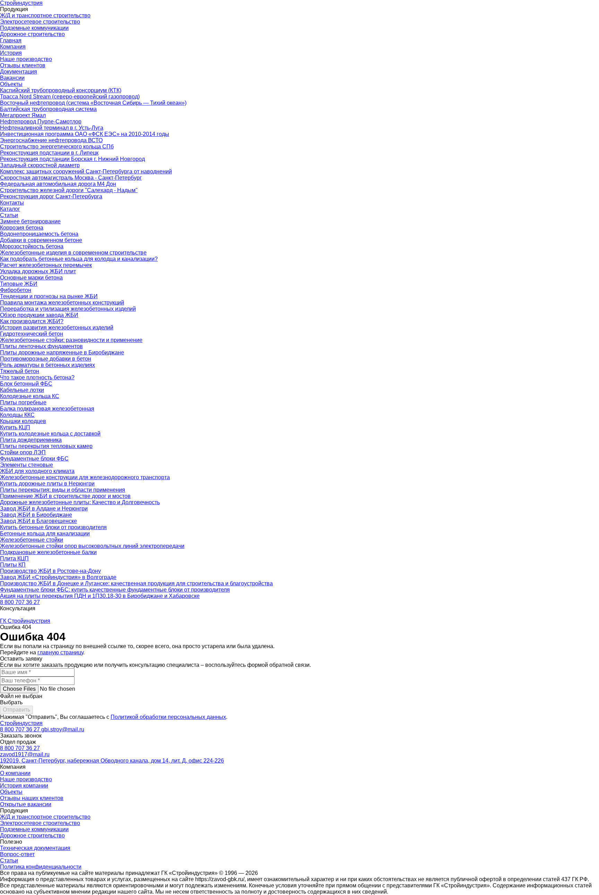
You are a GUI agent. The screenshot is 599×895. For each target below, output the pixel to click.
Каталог (10, 209)
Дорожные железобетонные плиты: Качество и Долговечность (80, 502)
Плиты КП (13, 565)
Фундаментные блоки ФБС (34, 459)
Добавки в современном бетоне (41, 240)
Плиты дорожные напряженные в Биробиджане (62, 352)
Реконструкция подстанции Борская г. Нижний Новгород (72, 159)
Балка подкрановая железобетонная (47, 409)
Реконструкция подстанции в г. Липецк (49, 153)
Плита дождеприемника (31, 440)
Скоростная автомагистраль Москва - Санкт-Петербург (71, 178)
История (11, 53)
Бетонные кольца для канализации (45, 533)
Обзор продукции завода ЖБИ (39, 315)
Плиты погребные (23, 402)
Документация (18, 72)
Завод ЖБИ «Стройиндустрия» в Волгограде (58, 577)
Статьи (9, 215)
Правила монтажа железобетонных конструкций (62, 302)
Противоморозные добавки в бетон (45, 359)
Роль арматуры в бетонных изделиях (47, 365)
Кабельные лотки (22, 390)
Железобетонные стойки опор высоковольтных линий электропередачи (92, 546)
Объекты (11, 84)
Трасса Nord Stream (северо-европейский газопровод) (70, 97)
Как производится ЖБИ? (31, 321)
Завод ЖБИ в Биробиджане (36, 515)
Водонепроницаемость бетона (39, 234)
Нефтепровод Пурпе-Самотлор (40, 121)
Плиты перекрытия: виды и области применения (62, 490)
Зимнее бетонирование (30, 221)
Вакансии (12, 78)
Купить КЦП (15, 427)
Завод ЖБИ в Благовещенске (38, 521)
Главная (10, 40)
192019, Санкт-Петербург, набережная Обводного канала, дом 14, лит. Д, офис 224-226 (112, 761)
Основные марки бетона (31, 278)
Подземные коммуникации (34, 28)
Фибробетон (15, 290)
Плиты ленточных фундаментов (41, 346)
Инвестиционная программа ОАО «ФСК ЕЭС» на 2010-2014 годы (84, 134)
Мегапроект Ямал (23, 115)
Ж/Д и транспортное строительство (45, 15)
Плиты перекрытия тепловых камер (46, 446)
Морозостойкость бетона (31, 246)
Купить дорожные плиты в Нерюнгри (47, 484)
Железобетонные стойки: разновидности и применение (71, 340)
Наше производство (26, 59)
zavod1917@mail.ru (25, 754)
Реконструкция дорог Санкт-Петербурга (51, 196)
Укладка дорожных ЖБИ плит (38, 271)
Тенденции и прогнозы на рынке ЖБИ (49, 296)
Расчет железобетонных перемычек (46, 265)
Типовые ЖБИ (18, 284)
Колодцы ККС (17, 415)
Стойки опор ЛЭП (23, 452)
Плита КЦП (14, 558)
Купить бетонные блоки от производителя (53, 527)
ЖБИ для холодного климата (37, 471)
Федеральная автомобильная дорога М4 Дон (58, 184)
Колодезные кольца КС (29, 396)
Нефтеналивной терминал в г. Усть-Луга (51, 128)
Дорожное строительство (32, 34)
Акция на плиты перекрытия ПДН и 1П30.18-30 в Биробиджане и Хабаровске (100, 596)
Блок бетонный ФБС (26, 384)
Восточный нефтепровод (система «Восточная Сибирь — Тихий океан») (93, 103)
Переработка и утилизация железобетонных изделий (68, 309)
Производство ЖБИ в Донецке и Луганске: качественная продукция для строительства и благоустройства (136, 583)
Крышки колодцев (23, 421)
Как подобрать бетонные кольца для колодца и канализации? (79, 259)
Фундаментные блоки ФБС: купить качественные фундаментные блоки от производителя (115, 590)
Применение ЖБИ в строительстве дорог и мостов (65, 496)
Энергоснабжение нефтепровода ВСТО (51, 140)
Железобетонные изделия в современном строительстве (73, 253)
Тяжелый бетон (19, 371)
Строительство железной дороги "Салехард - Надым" (69, 190)
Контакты (12, 203)
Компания (13, 47)
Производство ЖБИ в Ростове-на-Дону (50, 571)
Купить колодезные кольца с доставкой (50, 434)
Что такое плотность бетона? (37, 377)
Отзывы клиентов (22, 65)
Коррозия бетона (21, 228)
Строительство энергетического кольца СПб (57, 146)
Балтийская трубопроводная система (48, 109)
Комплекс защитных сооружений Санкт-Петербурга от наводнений (86, 171)
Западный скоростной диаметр (40, 165)
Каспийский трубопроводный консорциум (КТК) (60, 90)
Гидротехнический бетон (31, 334)
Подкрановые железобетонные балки (48, 552)
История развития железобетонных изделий (56, 327)
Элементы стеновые (26, 465)
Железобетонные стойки (31, 540)
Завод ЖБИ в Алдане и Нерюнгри (44, 508)
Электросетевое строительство (40, 22)
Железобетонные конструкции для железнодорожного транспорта (85, 477)
